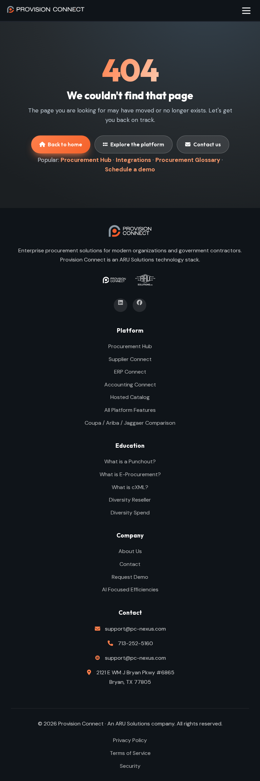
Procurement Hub (86, 160)
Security (130, 765)
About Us (130, 551)
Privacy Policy (130, 740)
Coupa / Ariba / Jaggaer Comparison (130, 422)
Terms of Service (130, 753)
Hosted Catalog (130, 397)
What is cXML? (130, 487)
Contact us (207, 144)
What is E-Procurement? (130, 474)
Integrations (133, 160)
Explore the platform (137, 144)
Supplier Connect (130, 359)
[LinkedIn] (120, 305)
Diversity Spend (130, 512)
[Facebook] (139, 305)
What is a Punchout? (130, 461)
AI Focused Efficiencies (130, 589)
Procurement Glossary (187, 160)
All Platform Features (130, 410)
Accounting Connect (130, 384)
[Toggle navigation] (246, 11)
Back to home (65, 144)
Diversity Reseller (130, 499)
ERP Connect (130, 371)
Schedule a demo (130, 169)
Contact (130, 564)
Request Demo (130, 577)
